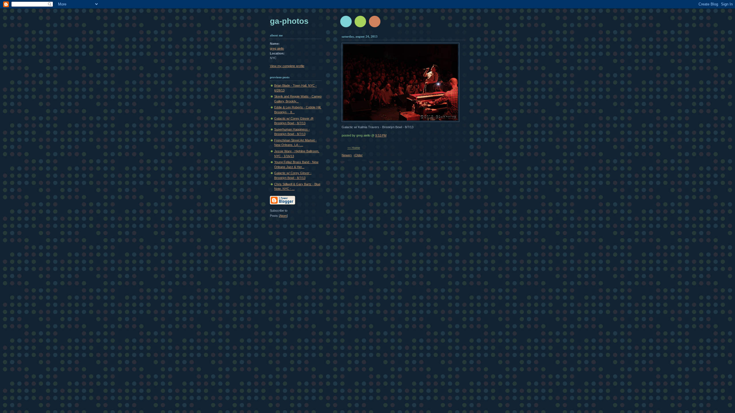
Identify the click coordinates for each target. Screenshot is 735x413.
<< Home (353, 147)
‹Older (358, 155)
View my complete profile (287, 66)
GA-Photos (289, 21)
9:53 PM (380, 135)
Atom (283, 215)
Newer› (347, 155)
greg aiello (277, 48)
